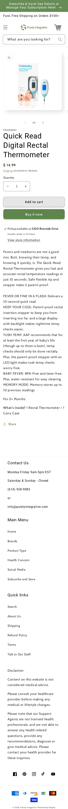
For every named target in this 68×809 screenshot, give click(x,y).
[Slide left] (25, 122)
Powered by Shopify (46, 807)
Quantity (8, 177)
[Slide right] (43, 122)
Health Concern (19, 560)
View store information (24, 240)
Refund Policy (17, 635)
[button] (5, 27)
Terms (12, 644)
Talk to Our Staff (19, 654)
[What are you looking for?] (60, 39)
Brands (12, 541)
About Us (14, 616)
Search (12, 606)
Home (12, 531)
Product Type (17, 550)
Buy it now (34, 214)
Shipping (7, 170)
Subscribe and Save (21, 579)
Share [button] (12, 424)
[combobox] (34, 39)
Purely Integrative (28, 807)
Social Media (17, 569)
